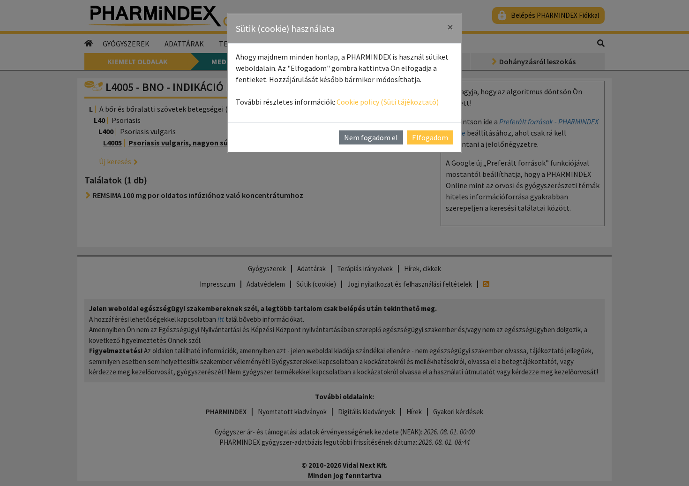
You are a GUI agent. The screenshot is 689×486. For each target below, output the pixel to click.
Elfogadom (430, 137)
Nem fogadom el (371, 137)
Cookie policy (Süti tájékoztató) (388, 101)
